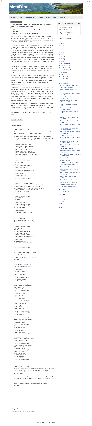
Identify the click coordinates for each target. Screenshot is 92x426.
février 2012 (64, 189)
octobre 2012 (64, 67)
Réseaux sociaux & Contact (47, 17)
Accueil (13, 17)
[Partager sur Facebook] (20, 120)
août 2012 (63, 72)
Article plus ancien (49, 409)
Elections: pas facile (65, 160)
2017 (60, 50)
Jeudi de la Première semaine (68, 186)
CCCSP (62, 17)
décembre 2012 (65, 63)
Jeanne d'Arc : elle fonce (66, 87)
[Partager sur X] (19, 120)
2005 (60, 208)
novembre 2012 (65, 65)
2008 (60, 201)
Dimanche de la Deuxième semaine (69, 180)
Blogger (53, 422)
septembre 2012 (65, 69)
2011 (60, 194)
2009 (60, 199)
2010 (60, 196)
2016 (60, 52)
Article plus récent (15, 409)
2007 (60, 203)
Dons (20, 17)
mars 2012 (63, 83)
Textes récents (30, 17)
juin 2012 (63, 76)
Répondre (16, 259)
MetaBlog (19, 7)
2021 (60, 43)
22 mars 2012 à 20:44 (23, 129)
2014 (60, 56)
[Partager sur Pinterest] (22, 120)
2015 (60, 54)
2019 (60, 47)
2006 (60, 205)
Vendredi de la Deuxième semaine (69, 162)
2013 (60, 59)
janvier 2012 (64, 191)
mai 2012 (63, 78)
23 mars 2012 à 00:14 (25, 264)
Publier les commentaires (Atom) (26, 411)
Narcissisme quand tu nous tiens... (69, 85)
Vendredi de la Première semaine (68, 184)
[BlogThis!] (18, 120)
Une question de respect (66, 115)
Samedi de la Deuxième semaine (68, 158)
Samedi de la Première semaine (68, 182)
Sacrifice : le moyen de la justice (68, 135)
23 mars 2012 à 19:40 (23, 366)
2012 (60, 61)
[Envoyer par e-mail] (16, 120)
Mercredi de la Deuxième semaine (69, 166)
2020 (60, 45)
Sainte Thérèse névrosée (66, 148)
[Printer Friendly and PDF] (13, 120)
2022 (60, 41)
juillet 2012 (63, 74)
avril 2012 (63, 81)
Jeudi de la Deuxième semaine (68, 164)
